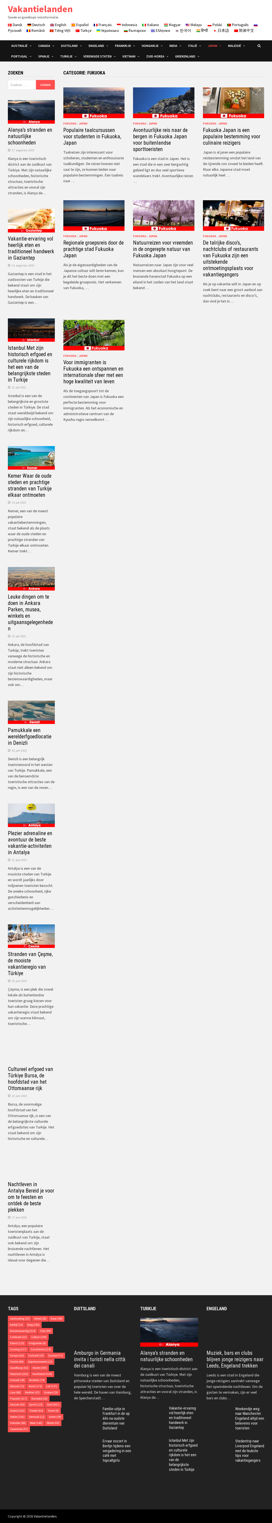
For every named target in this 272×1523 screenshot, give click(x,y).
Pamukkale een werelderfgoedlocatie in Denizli (29, 736)
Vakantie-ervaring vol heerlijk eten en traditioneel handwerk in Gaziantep (31, 248)
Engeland (96, 45)
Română (37, 30)
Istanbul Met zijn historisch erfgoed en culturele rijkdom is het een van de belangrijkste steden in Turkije (30, 364)
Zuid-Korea (155, 56)
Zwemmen (19, 1429)
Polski (216, 24)
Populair (18, 1398)
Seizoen (17, 1404)
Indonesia (129, 24)
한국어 (185, 30)
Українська (109, 30)
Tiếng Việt (62, 30)
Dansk (17, 24)
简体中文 (246, 30)
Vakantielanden (40, 9)
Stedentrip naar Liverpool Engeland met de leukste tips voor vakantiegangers (249, 1451)
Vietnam (128, 56)
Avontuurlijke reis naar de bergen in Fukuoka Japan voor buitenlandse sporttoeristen (160, 139)
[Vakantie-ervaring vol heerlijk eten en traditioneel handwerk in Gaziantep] (153, 1408)
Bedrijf (16, 1325)
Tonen (53, 1410)
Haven (40, 1368)
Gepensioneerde (40, 1361)
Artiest (40, 1318)
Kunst (35, 1386)
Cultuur (39, 1337)
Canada (44, 45)
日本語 (223, 30)
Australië (19, 45)
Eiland (17, 1343)
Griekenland (185, 56)
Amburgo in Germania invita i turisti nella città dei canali (99, 1359)
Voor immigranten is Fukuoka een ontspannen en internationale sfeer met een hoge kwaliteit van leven (93, 372)
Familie (17, 1361)
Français (105, 24)
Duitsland (69, 45)
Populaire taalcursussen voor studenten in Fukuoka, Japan (92, 136)
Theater (36, 1410)
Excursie (55, 1355)
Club (45, 1331)
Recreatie (39, 1398)
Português (240, 24)
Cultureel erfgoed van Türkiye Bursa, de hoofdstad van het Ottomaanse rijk (30, 1078)
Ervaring (18, 1349)
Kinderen (37, 1380)
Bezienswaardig (22, 1331)
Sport (35, 1404)
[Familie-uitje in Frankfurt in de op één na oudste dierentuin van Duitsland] (86, 1409)
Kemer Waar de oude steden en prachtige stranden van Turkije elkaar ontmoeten (30, 485)
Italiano (152, 24)
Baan (56, 1318)
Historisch (19, 1374)
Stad (53, 1404)
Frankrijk (123, 45)
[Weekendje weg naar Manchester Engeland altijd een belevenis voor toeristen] (219, 1409)
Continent (18, 1337)
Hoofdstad (42, 1374)
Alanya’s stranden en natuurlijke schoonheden (30, 136)
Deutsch (38, 24)
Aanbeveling (20, 1318)
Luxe (15, 1392)
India (173, 45)
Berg (33, 1325)
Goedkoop (19, 1368)
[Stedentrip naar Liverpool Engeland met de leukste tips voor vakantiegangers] (219, 1441)
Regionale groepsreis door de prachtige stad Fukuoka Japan (93, 249)
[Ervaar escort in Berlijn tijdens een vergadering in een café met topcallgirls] (86, 1441)
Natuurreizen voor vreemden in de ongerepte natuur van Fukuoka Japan (163, 249)
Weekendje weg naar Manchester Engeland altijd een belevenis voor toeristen (249, 1418)
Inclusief (17, 1380)
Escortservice (41, 1349)
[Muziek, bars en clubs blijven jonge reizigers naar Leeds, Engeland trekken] (235, 1332)
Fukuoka (69, 123)
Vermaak (36, 1417)
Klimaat (17, 1386)
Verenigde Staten (97, 56)
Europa (17, 1355)
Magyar (174, 24)
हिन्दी (204, 30)
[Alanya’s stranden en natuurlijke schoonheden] (169, 1332)
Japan (212, 45)
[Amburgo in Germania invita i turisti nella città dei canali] (103, 1332)
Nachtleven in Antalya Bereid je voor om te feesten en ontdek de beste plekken (31, 1197)
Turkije (66, 56)
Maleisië (234, 45)
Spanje (43, 56)
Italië (192, 45)
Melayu (196, 24)
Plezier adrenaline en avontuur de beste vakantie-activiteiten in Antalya (30, 842)
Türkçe (85, 30)
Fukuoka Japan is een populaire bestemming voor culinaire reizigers (231, 136)
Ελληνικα (162, 30)
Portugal (19, 56)
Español (82, 24)
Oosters (51, 1392)
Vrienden (18, 1423)
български (137, 30)
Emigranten (37, 1343)
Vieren (55, 1417)
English (60, 24)
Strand (17, 1410)
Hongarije (150, 45)
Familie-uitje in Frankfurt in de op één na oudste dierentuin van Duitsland (116, 1418)
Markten (32, 1392)
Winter (53, 1423)
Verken (17, 1417)
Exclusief (36, 1355)
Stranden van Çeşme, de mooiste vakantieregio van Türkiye (30, 963)
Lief (51, 1386)
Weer (36, 1423)
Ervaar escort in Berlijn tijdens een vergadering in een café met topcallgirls (117, 1451)
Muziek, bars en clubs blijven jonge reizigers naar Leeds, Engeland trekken (235, 1359)
